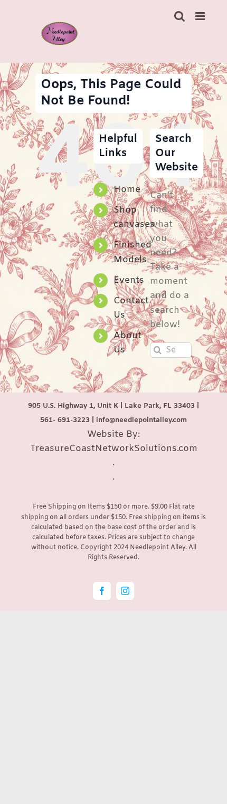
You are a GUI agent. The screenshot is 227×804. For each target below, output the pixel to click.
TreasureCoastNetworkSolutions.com (113, 449)
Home (127, 190)
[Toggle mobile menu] (200, 16)
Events (129, 280)
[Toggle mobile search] (179, 16)
